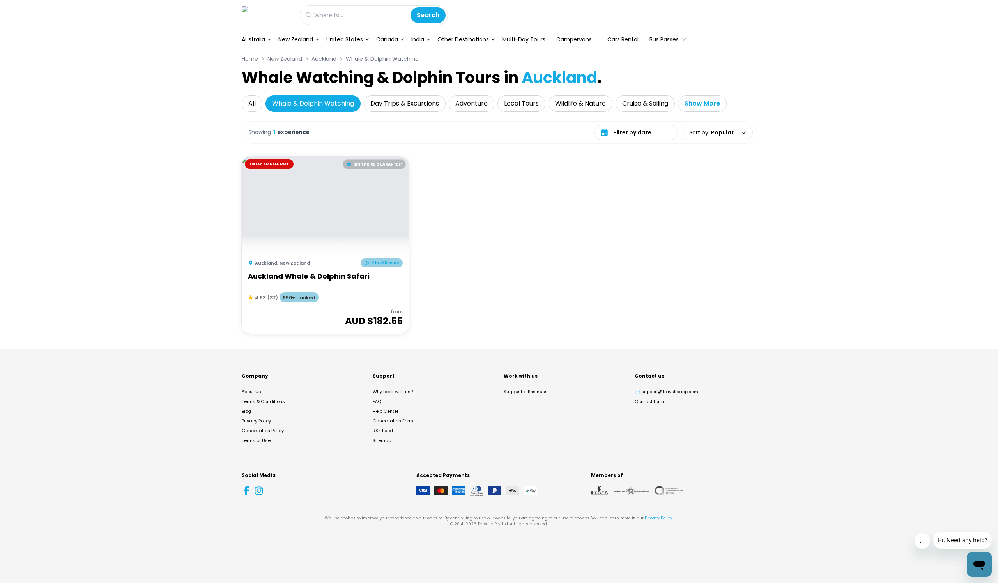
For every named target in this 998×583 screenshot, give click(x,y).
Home (250, 59)
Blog (246, 411)
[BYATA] (599, 490)
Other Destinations (463, 39)
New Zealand (295, 39)
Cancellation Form (393, 421)
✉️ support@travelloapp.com (666, 392)
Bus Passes (664, 39)
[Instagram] (259, 490)
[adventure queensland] (631, 490)
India (417, 39)
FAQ (377, 401)
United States (344, 39)
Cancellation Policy (263, 431)
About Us (251, 392)
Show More (702, 103)
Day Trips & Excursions (404, 103)
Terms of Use (256, 440)
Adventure (471, 103)
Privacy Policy (256, 421)
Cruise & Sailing (645, 103)
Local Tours (521, 103)
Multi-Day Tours (523, 39)
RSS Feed (383, 431)
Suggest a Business (526, 392)
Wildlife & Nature (580, 103)
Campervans (574, 39)
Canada (387, 39)
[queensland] (669, 490)
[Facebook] (246, 490)
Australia (253, 39)
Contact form (649, 401)
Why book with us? (393, 392)
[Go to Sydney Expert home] (267, 15)
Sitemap (382, 440)
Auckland (323, 59)
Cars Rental (623, 39)
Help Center (385, 411)
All (252, 103)
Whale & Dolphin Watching (382, 59)
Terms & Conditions (263, 401)
